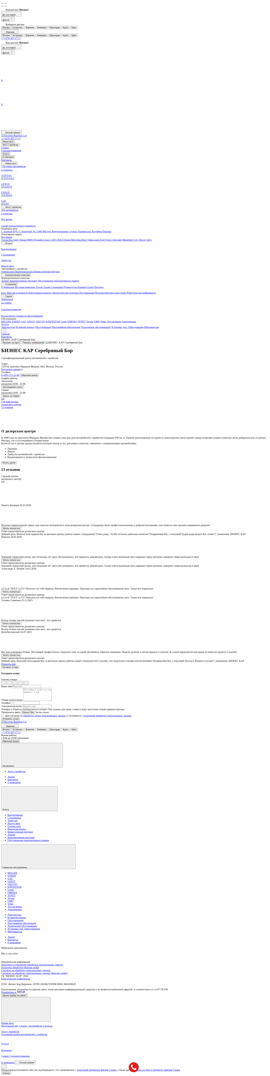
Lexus (46, 240)
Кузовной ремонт (25, 327)
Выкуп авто (14, 823)
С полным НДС (10, 231)
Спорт (90, 287)
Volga (103, 321)
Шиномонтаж (151, 327)
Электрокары (129, 321)
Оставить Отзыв (10, 667)
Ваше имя (6, 686)
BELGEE (6, 321)
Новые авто (7, 141)
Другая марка (114, 321)
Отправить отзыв (10, 719)
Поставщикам (87, 293)
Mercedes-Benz (79, 240)
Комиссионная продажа (47, 271)
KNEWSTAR (53, 321)
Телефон (5, 703)
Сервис (5, 147)
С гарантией (26, 231)
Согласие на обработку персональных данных (25, 970)
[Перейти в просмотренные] (24, 128)
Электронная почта (11, 706)
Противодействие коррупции (111, 293)
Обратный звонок (29, 375)
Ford (102, 240)
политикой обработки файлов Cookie (96, 1070)
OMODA (72, 321)
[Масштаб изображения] (5, 3)
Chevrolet (117, 240)
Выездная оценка (24, 271)
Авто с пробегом (10, 145)
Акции (11, 776)
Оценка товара (9, 679)
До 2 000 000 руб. (42, 231)
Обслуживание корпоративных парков (58, 281)
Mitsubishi (127, 240)
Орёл (73, 27)
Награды (99, 287)
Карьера (82, 287)
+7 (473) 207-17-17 (11, 38)
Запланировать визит (12, 387)
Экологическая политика (65, 293)
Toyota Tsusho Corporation (50, 287)
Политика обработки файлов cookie (20, 967)
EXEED (16, 321)
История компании (25, 287)
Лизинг (5, 281)
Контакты (6, 160)
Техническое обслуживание (96, 327)
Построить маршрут (12, 369)
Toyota (5, 240)
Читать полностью (11, 528)
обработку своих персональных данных (44, 715)
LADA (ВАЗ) (57, 240)
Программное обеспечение (66, 327)
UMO (97, 321)
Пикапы (106, 231)
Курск (65, 27)
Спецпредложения (11, 150)
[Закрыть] (26, 1009)
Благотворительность (40, 293)
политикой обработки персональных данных (107, 715)
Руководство (71, 287)
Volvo (108, 240)
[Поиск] (24, 77)
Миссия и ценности (18, 293)
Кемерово (41, 27)
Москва (6, 27)
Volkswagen (93, 240)
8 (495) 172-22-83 (10, 375)
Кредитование (15, 815)
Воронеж (30, 27)
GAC (136, 240)
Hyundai (38, 240)
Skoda (67, 240)
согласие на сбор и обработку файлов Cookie (156, 1070)
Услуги (5, 154)
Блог (4, 293)
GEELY (31, 321)
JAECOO (40, 321)
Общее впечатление (11, 700)
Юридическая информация (141, 293)
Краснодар (55, 27)
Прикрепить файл (10, 712)
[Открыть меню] (3, 331)
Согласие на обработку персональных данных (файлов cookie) (34, 973)
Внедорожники (60, 231)
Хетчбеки (97, 231)
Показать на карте (11, 342)
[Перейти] (1, 950)
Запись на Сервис (11, 396)
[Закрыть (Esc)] (2, 3)
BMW (30, 240)
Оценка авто (8, 271)
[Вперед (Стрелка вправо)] (5, 6)
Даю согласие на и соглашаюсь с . (68, 715)
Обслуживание (43, 327)
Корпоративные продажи (23, 281)
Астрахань (18, 27)
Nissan (23, 240)
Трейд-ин (13, 820)
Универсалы (85, 231)
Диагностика (8, 327)
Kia (11, 240)
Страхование (14, 817)
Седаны (73, 231)
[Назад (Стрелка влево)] (2, 6)
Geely (16, 240)
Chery (149, 240)
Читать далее (8, 463)
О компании (8, 157)
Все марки (6, 237)
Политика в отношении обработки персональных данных (32, 964)
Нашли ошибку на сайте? (14, 995)
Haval (142, 240)
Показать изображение (33, 342)
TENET (82, 321)
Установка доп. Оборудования (127, 327)
